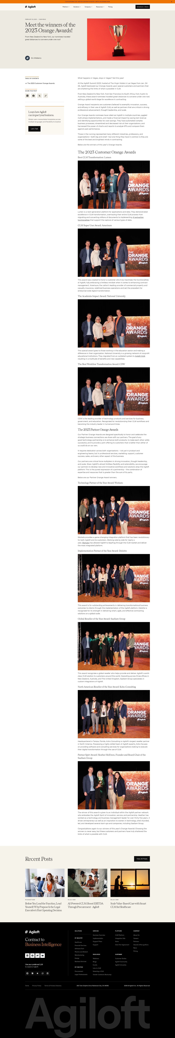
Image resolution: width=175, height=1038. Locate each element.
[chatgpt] (27, 973)
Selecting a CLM (98, 971)
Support (95, 945)
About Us (136, 935)
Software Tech (79, 948)
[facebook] (32, 955)
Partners (136, 941)
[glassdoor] (37, 955)
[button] (66, 6)
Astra (117, 941)
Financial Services (80, 945)
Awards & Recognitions (140, 945)
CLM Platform (119, 935)
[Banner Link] (87, 1)
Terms (27, 985)
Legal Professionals (81, 974)
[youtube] (42, 955)
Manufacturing (79, 955)
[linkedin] (27, 955)
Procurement (79, 971)
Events (95, 965)
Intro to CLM (97, 968)
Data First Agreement (122, 945)
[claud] (32, 973)
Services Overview (99, 935)
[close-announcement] (171, 1)
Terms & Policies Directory (52, 985)
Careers (135, 938)
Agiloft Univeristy (120, 965)
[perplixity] (47, 973)
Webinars (96, 958)
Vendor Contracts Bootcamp (102, 974)
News (135, 948)
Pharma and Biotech (81, 952)
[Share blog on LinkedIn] (27, 95)
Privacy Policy (36, 985)
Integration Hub (120, 938)
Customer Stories (120, 958)
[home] (32, 7)
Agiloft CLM (140, 356)
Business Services (80, 961)
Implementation (98, 938)
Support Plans (97, 941)
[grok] (42, 973)
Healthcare (78, 942)
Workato (85, 543)
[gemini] (37, 973)
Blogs (95, 961)
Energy (77, 958)
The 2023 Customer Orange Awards (41, 83)
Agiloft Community (121, 961)
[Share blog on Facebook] (33, 95)
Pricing (110, 7)
